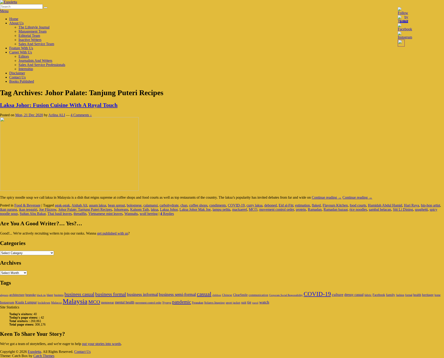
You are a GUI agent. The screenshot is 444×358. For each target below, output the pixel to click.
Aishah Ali (79, 205)
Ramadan (315, 209)
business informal (142, 294)
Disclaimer (17, 73)
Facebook (379, 295)
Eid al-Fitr (286, 205)
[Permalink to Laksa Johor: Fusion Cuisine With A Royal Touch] (69, 190)
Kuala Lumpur (26, 302)
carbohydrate (169, 205)
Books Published (21, 81)
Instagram (7, 302)
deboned (270, 205)
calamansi (150, 205)
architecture (17, 295)
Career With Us (20, 52)
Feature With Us (21, 48)
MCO (253, 209)
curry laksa (254, 205)
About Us (16, 23)
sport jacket (233, 302)
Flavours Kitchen (335, 205)
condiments (217, 205)
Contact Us (17, 77)
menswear (107, 302)
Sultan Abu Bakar (33, 214)
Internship (25, 69)
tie (249, 302)
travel (255, 302)
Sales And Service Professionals (41, 65)
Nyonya (166, 302)
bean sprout (116, 205)
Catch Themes (43, 356)
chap (183, 205)
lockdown (44, 302)
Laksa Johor (169, 209)
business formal (110, 294)
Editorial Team (29, 36)
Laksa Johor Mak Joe (195, 209)
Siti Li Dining (403, 209)
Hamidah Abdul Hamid (385, 205)
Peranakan (197, 302)
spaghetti (421, 209)
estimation (302, 205)
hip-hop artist (430, 205)
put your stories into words (101, 344)
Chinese (227, 295)
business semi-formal (177, 294)
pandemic (181, 302)
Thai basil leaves (59, 214)
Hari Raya (411, 205)
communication (258, 295)
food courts (358, 205)
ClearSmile (240, 295)
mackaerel (239, 209)
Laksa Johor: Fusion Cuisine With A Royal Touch (58, 105)
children (216, 295)
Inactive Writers (29, 40)
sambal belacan (380, 209)
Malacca (56, 302)
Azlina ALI (56, 115)
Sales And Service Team (36, 44)
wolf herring (149, 214)
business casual (79, 294)
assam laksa (97, 205)
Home (13, 19)
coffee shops (198, 205)
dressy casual (354, 295)
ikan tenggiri (28, 209)
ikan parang (8, 209)
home (438, 295)
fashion (400, 295)
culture (337, 294)
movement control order (276, 209)
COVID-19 (236, 205)
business (59, 295)
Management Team (32, 31)
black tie (41, 295)
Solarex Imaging (214, 302)
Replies (167, 214)
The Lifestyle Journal (33, 27)
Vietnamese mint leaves (105, 214)
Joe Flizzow (47, 209)
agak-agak (62, 205)
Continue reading (327, 197)
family (390, 295)
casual (204, 294)
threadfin (80, 214)
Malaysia (75, 301)
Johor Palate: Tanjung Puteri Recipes (85, 209)
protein (301, 209)
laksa (154, 209)
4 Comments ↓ (81, 115)
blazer (50, 295)
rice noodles (358, 209)
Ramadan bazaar (336, 209)
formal (408, 295)
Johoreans (121, 209)
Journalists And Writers (35, 61)
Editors (23, 56)
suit (243, 302)
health (417, 295)
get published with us (112, 233)
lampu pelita (221, 209)
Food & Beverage (27, 205)
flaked (316, 205)
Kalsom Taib (139, 209)
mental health (124, 302)
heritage (428, 295)
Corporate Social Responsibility (286, 295)
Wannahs (131, 214)
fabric (368, 295)
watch (264, 302)
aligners (4, 295)
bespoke (30, 295)
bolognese (134, 205)
